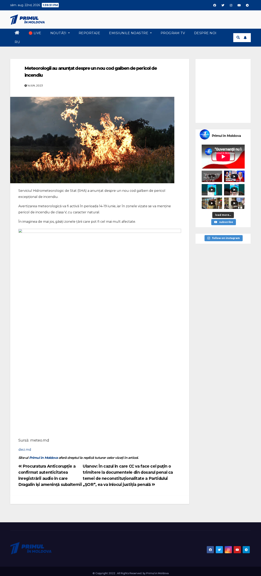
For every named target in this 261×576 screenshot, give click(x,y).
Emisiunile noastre (129, 33)
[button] (238, 37)
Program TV (173, 33)
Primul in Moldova (43, 458)
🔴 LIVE (35, 33)
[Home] (17, 33)
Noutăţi (58, 33)
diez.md (24, 450)
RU (17, 42)
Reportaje (89, 33)
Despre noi (205, 33)
